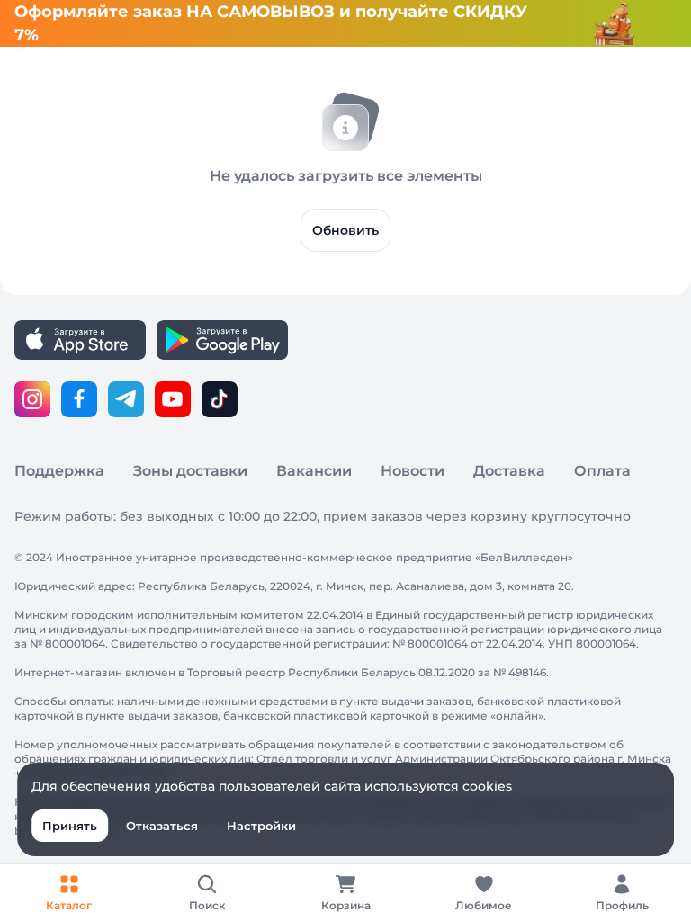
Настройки (261, 825)
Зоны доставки (190, 470)
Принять (69, 825)
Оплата (602, 470)
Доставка (509, 470)
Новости (412, 470)
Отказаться (162, 825)
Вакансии (314, 470)
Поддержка (59, 470)
